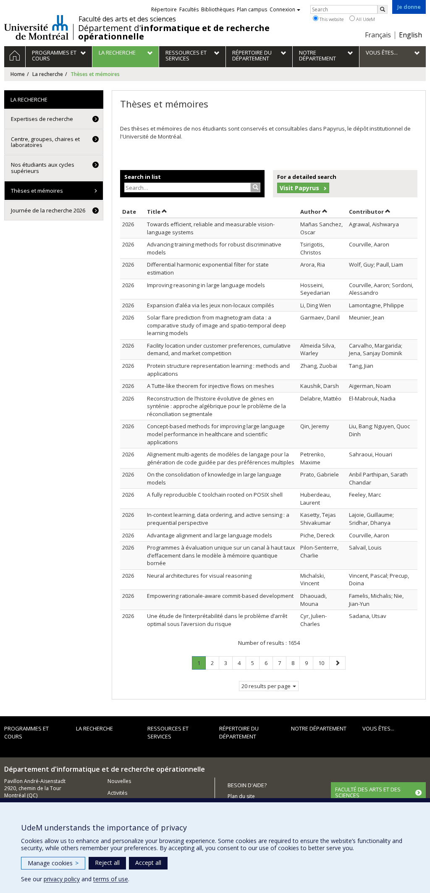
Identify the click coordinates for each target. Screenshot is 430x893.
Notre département (318, 728)
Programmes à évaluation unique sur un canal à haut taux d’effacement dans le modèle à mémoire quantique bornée (221, 555)
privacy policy (62, 879)
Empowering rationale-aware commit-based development (220, 596)
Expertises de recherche (42, 119)
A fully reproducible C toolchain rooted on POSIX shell (215, 494)
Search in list (142, 177)
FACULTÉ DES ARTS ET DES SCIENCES (368, 792)
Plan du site (241, 796)
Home (17, 74)
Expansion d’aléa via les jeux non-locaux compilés (210, 305)
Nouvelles (119, 781)
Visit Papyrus (299, 188)
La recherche (47, 74)
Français (378, 34)
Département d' (174, 32)
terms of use (110, 879)
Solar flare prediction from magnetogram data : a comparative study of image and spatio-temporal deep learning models (216, 325)
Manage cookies (53, 863)
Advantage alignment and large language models (209, 535)
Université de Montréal (36, 27)
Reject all (107, 863)
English (410, 34)
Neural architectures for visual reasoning (199, 575)
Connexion (282, 9)
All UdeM (365, 19)
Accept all (148, 863)
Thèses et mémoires (37, 190)
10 (324, 663)
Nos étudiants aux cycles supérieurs (42, 167)
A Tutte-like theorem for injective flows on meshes (210, 386)
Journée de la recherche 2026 (48, 210)
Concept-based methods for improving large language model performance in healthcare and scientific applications (216, 433)
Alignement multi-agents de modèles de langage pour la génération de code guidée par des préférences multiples (220, 458)
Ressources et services (168, 732)
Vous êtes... (378, 728)
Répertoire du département (239, 732)
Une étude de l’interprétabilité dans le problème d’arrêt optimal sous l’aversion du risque (217, 620)
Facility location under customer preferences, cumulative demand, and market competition (219, 349)
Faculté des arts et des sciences (127, 19)
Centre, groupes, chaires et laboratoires (45, 142)
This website (330, 19)
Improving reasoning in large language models (206, 285)
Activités (117, 792)
